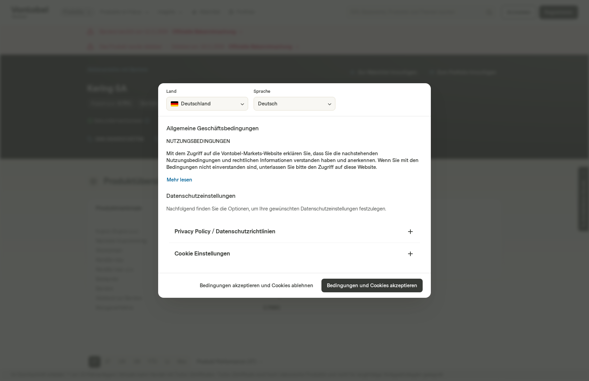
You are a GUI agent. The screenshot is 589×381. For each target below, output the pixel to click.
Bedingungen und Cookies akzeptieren (372, 286)
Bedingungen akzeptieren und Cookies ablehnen (256, 286)
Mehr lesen (179, 180)
